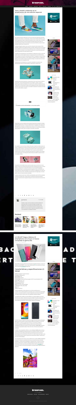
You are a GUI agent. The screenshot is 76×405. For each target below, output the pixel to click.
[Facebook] (52, 6)
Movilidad (49, 6)
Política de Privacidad (41, 394)
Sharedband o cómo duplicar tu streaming (56, 75)
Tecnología (30, 6)
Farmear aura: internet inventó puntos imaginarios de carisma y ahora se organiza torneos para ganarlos (53, 96)
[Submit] (26, 195)
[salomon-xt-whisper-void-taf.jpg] (18, 219)
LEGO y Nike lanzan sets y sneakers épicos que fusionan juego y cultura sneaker (42, 226)
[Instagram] (56, 6)
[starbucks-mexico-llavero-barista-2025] (26, 219)
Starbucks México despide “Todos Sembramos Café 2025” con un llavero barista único (26, 226)
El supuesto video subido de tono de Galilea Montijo (56, 90)
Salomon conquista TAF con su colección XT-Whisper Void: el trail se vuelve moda (18, 225)
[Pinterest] (38, 392)
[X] (54, 6)
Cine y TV (40, 6)
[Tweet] (20, 195)
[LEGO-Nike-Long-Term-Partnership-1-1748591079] (42, 219)
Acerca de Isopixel (30, 394)
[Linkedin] (60, 6)
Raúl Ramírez (24, 199)
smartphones (23, 266)
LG (34, 263)
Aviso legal (35, 394)
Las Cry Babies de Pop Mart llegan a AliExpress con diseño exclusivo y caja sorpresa (34, 226)
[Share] (22, 195)
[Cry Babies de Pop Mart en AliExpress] (34, 219)
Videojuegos (44, 6)
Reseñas (26, 6)
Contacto (47, 394)
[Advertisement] (30, 94)
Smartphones (36, 6)
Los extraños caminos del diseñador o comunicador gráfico (28, 105)
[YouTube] (58, 6)
